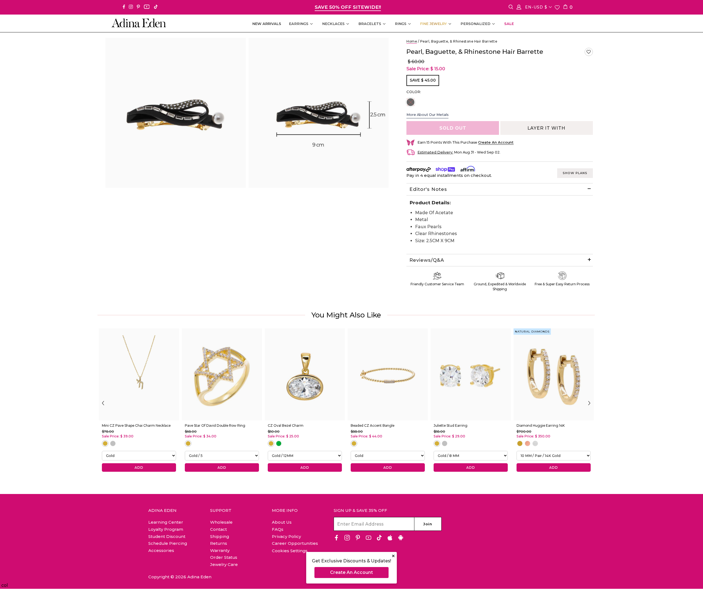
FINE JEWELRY (433, 23)
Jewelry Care (224, 564)
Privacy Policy (286, 536)
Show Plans (575, 173)
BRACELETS (369, 23)
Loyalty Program (165, 529)
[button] (589, 52)
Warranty (220, 550)
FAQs (277, 529)
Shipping (219, 536)
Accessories (161, 550)
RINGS (400, 23)
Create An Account (351, 572)
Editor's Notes (428, 189)
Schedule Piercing (167, 543)
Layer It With (546, 128)
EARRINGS (298, 23)
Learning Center (165, 522)
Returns (218, 543)
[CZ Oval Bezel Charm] (305, 374)
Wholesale (221, 522)
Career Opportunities (295, 543)
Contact (218, 529)
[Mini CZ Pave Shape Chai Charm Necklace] (139, 374)
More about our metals (427, 114)
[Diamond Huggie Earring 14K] (554, 374)
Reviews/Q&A (426, 260)
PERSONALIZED (475, 23)
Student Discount (166, 536)
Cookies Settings (290, 550)
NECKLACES (333, 23)
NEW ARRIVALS (266, 23)
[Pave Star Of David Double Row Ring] (222, 374)
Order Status (223, 557)
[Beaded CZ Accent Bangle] (388, 374)
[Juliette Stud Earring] (471, 374)
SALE (509, 23)
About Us (282, 522)
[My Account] (519, 8)
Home (411, 41)
